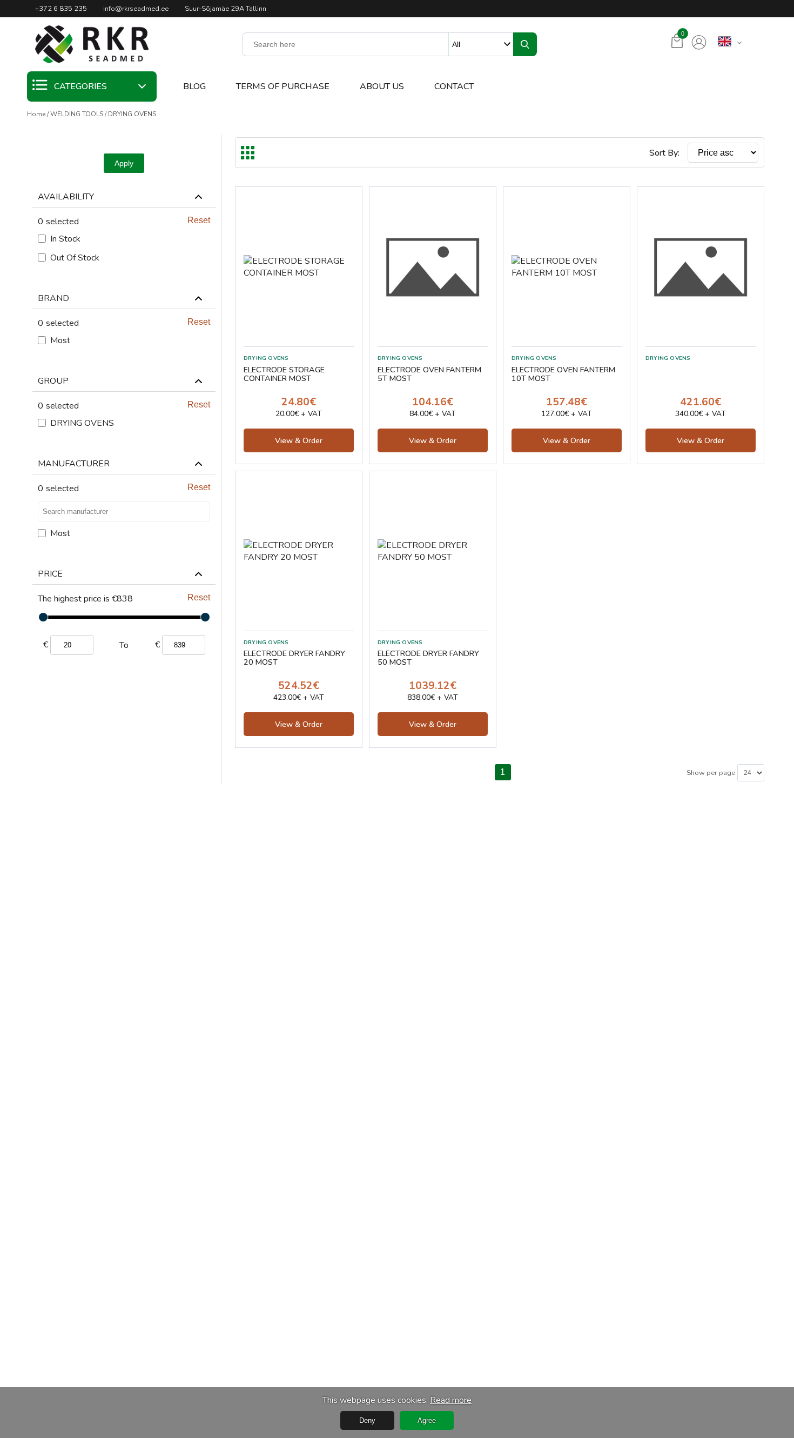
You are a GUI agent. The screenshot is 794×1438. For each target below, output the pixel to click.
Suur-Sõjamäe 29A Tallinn (225, 9)
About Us (382, 86)
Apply (124, 163)
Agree (427, 1420)
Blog (194, 86)
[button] (92, 44)
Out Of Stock (74, 258)
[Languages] (724, 42)
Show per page (711, 773)
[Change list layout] (247, 152)
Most (60, 340)
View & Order (298, 440)
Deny (367, 1420)
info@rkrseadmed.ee (136, 9)
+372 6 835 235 (61, 9)
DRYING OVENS (132, 114)
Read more (451, 1400)
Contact (454, 86)
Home (36, 114)
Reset (198, 220)
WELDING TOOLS (76, 114)
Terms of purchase (282, 86)
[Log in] (698, 42)
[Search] (525, 44)
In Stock (65, 239)
